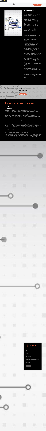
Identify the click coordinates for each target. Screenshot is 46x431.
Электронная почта (29, 356)
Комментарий (28, 362)
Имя (26, 350)
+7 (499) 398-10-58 (37, 4)
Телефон (27, 353)
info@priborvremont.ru (28, 5)
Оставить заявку (23, 94)
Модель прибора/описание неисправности (33, 359)
